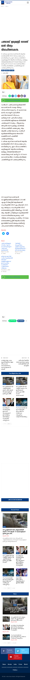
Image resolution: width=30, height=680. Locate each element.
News (4, 664)
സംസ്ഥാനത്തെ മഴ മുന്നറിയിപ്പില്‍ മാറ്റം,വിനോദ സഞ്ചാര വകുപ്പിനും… (18, 636)
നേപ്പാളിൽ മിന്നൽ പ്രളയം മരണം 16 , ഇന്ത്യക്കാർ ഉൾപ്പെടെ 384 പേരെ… (18, 618)
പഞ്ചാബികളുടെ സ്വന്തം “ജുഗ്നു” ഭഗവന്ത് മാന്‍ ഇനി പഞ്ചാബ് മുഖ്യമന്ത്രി (6, 247)
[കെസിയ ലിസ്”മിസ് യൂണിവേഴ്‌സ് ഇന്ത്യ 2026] (21, 572)
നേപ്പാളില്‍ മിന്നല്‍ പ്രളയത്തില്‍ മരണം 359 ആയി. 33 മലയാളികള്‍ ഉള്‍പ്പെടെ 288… (14, 531)
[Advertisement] (15, 23)
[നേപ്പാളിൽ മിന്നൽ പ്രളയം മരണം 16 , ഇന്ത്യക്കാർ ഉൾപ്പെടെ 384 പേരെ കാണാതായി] (21, 381)
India (3, 70)
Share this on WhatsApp (13, 100)
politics (15, 670)
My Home (12, 70)
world (26, 664)
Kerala (6, 70)
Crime (20, 664)
